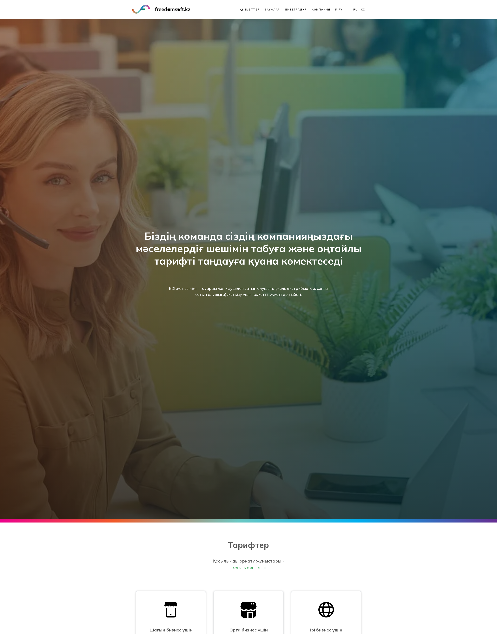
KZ (363, 9)
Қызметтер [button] (250, 9)
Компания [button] (321, 9)
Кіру (339, 9)
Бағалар (272, 9)
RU (355, 9)
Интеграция (296, 9)
